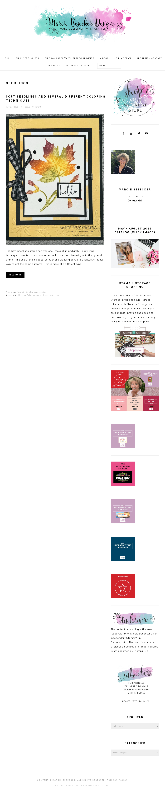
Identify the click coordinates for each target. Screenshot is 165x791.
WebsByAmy (104, 785)
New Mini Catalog (25, 292)
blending (22, 295)
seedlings (44, 295)
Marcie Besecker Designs (82, 25)
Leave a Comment (33, 107)
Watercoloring (40, 292)
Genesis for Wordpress (68, 785)
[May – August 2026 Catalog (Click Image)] (135, 267)
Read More (15, 275)
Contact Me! (135, 200)
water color (54, 295)
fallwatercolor (33, 295)
